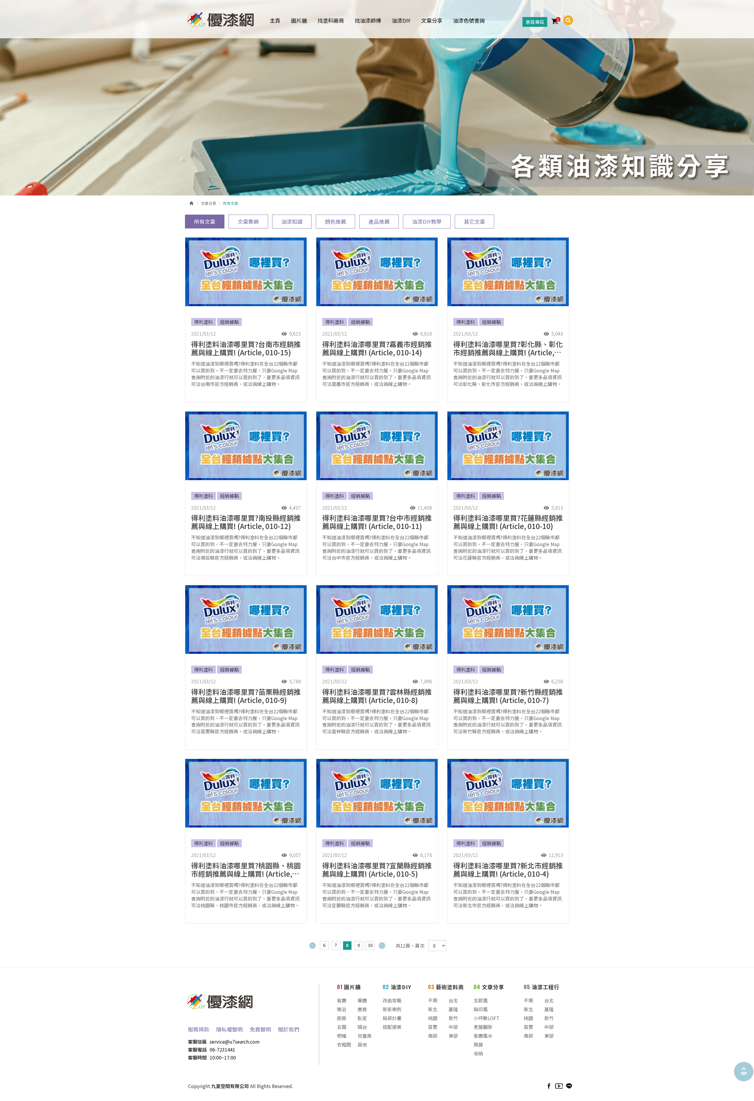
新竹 (453, 1018)
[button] (566, 20)
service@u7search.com (235, 1041)
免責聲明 (260, 1029)
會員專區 (534, 21)
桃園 (432, 1018)
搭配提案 (392, 1026)
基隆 (453, 1009)
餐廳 (362, 1000)
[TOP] (743, 1071)
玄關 (341, 1026)
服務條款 (198, 1029)
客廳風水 (483, 1035)
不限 (432, 1000)
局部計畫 (392, 1018)
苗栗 (432, 1026)
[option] (377, 97)
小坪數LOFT (487, 1018)
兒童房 (365, 1035)
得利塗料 (203, 321)
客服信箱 (197, 1041)
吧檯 (341, 1035)
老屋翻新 (483, 1026)
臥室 (362, 1018)
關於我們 (288, 1029)
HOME (220, 18)
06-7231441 (222, 1049)
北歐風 (481, 1000)
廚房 (341, 1018)
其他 (362, 1044)
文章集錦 (248, 221)
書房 (362, 1009)
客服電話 (197, 1049)
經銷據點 (229, 321)
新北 (432, 1009)
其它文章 (474, 221)
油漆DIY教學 (427, 221)
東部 (453, 1035)
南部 (432, 1035)
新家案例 (392, 1009)
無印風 (481, 1009)
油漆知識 (291, 221)
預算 (478, 1044)
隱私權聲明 (229, 1029)
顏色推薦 (335, 221)
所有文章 (204, 221)
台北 (453, 1000)
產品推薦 (379, 221)
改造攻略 (392, 1000)
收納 (478, 1053)
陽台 (362, 1026)
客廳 (341, 1000)
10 (370, 945)
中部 (453, 1026)
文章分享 (208, 203)
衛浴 (341, 1009)
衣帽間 (344, 1044)
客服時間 (197, 1057)
